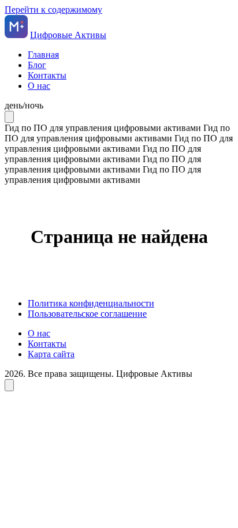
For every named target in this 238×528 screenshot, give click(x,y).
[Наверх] (9, 385)
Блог (37, 65)
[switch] (119, 105)
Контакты (47, 75)
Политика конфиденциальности (91, 303)
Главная (43, 54)
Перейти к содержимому (53, 9)
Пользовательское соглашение (87, 314)
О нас (39, 86)
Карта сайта (51, 354)
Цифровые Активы (68, 35)
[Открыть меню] (9, 117)
